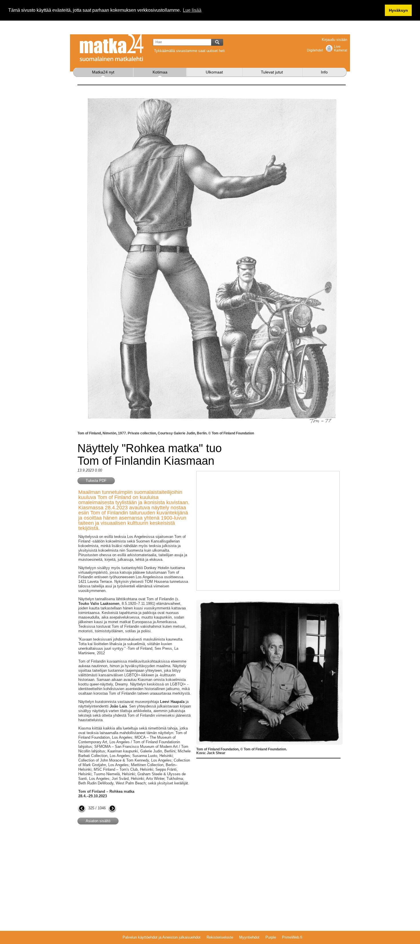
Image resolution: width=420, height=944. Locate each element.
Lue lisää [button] (192, 10)
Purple (270, 937)
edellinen (81, 808)
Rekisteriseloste (220, 937)
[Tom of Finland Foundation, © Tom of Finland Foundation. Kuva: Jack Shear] (269, 602)
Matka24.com (111, 48)
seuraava (112, 808)
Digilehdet (315, 50)
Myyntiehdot (249, 937)
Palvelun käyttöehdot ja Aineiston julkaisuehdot (162, 937)
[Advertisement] (125, 875)
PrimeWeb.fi (292, 937)
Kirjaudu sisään (334, 39)
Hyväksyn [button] (398, 10)
